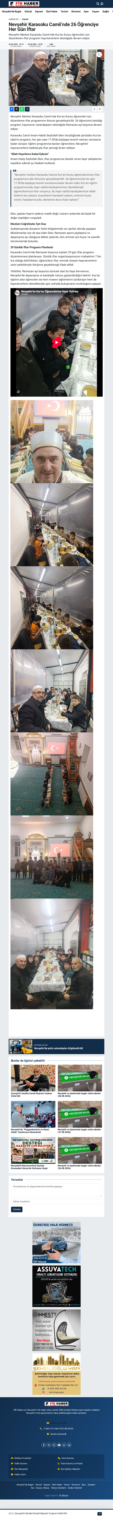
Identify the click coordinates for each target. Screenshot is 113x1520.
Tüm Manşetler (21, 1469)
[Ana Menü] (102, 3)
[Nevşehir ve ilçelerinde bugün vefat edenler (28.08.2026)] (80, 1077)
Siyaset (39, 11)
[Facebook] (43, 1445)
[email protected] (58, 1423)
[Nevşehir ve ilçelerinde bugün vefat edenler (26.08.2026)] (80, 1150)
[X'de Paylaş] (16, 109)
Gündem (91, 1484)
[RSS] (69, 1445)
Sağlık (105, 11)
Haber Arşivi (20, 1474)
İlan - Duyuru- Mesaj (40, 1488)
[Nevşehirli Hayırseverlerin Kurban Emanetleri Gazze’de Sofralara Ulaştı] (33, 1150)
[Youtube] (59, 1445)
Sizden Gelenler (75, 1488)
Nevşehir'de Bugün (11, 11)
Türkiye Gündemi (58, 1488)
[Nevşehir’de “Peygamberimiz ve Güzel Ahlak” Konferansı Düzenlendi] (33, 1114)
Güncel (28, 11)
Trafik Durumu (20, 1463)
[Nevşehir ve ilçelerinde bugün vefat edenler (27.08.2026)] (80, 1114)
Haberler (13, 19)
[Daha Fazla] (27, 109)
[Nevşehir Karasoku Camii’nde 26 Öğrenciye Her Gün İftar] (56, 77)
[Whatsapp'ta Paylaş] (22, 109)
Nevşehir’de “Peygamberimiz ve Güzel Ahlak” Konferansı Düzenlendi (30, 1130)
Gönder (17, 1209)
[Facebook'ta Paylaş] (12, 109)
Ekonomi (76, 11)
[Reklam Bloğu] (56, 1242)
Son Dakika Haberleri (70, 1469)
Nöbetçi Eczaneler (22, 1458)
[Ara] (97, 3)
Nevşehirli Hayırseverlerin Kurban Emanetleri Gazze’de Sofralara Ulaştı (29, 1167)
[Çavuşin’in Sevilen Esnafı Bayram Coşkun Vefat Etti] (33, 1077)
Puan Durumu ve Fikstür (72, 1463)
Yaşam (95, 11)
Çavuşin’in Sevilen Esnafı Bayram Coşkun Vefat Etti (41, 1513)
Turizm (64, 11)
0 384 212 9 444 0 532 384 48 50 (58, 1428)
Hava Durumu (67, 1458)
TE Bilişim (63, 1495)
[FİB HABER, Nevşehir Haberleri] (24, 4)
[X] (49, 1445)
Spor (86, 11)
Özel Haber (52, 11)
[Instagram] (54, 1445)
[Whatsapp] (64, 1445)
